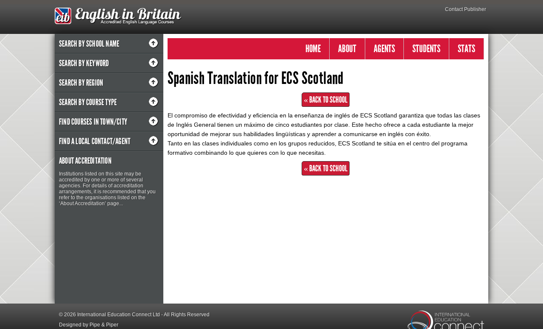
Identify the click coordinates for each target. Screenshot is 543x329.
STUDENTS (426, 48)
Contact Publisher (465, 9)
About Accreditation (85, 161)
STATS (466, 48)
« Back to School (325, 100)
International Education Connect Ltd (118, 315)
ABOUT (347, 48)
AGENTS (384, 48)
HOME (313, 48)
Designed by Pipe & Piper (88, 325)
